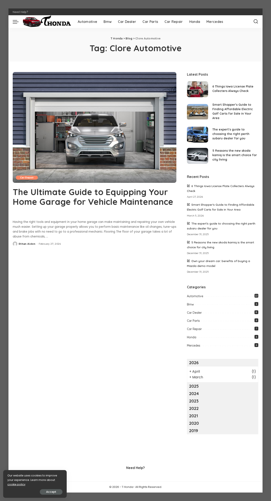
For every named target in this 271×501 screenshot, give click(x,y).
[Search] (255, 21)
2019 (193, 430)
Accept (51, 491)
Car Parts (193, 321)
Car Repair (27, 177)
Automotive (195, 296)
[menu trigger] (18, 21)
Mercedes (193, 345)
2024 (194, 393)
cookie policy (16, 484)
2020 (194, 423)
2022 (194, 408)
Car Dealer (194, 313)
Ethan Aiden (27, 243)
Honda (191, 337)
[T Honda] (47, 21)
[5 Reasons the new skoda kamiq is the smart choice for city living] (197, 156)
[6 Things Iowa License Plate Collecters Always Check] (197, 89)
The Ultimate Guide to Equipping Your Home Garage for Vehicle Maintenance (93, 197)
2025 (194, 386)
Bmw (190, 304)
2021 (193, 415)
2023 (194, 401)
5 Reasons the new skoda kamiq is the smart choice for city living (234, 155)
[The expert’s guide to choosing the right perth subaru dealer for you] (197, 135)
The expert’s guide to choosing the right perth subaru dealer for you (230, 134)
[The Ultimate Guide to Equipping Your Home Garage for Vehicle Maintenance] (94, 127)
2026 (194, 362)
